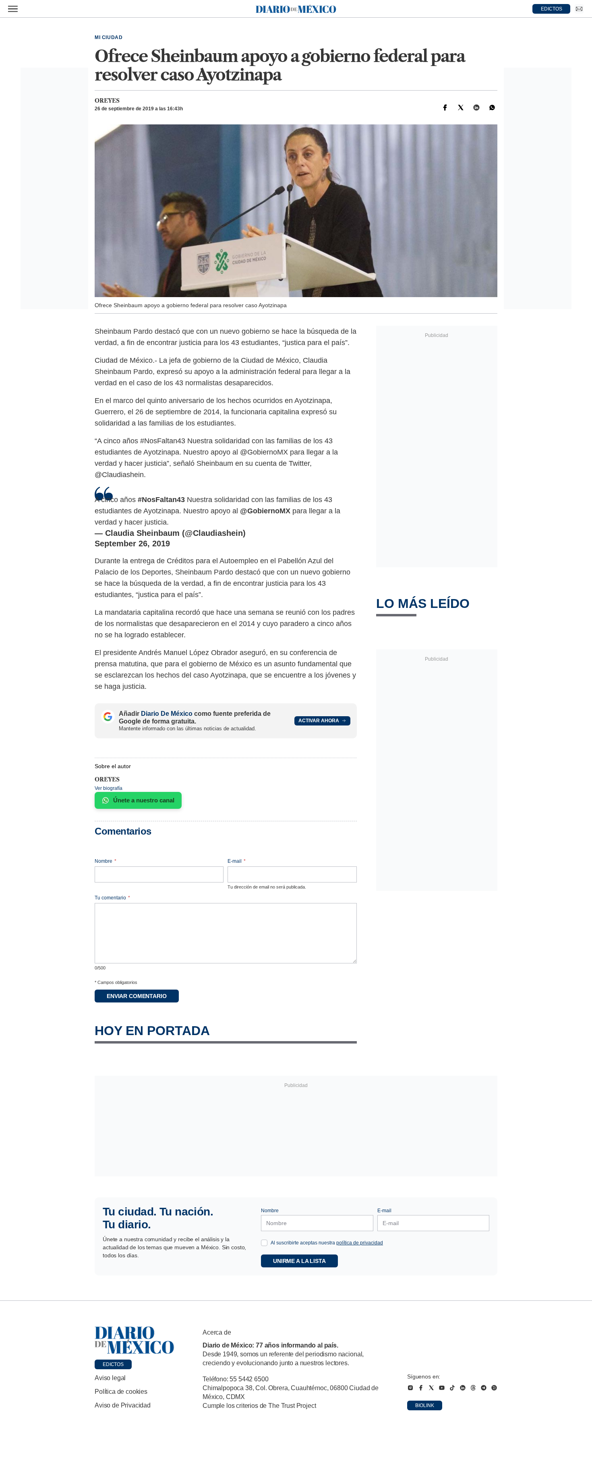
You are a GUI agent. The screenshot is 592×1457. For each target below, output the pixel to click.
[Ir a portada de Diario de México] (134, 1340)
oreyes (107, 100)
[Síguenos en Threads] (473, 1388)
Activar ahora (318, 720)
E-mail (237, 861)
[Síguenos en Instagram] (410, 1388)
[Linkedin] (476, 107)
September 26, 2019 (132, 543)
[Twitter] (460, 107)
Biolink (424, 1405)
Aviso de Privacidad (123, 1405)
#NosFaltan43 (161, 500)
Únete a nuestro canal (143, 800)
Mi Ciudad (108, 37)
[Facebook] (445, 107)
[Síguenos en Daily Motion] (494, 1388)
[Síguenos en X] (431, 1388)
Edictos (113, 1364)
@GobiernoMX (265, 511)
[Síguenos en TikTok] (452, 1388)
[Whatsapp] (492, 107)
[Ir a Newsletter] (579, 9)
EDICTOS (551, 9)
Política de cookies (121, 1391)
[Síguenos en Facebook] (421, 1388)
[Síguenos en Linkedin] (463, 1388)
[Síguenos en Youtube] (442, 1388)
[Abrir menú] (13, 9)
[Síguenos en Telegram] (483, 1388)
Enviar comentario (137, 996)
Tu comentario (112, 898)
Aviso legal (110, 1377)
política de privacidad (359, 1243)
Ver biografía (108, 788)
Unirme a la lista (299, 1261)
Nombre (105, 861)
